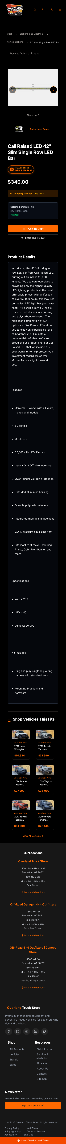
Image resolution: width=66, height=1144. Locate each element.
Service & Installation (41, 1056)
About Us (42, 1068)
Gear (9, 33)
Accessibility (10, 1134)
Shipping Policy (12, 1131)
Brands (14, 1059)
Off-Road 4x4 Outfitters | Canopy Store (33, 950)
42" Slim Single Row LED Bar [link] (44, 42)
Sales (13, 1064)
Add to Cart (36, 228)
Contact (42, 1073)
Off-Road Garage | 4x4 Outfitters (33, 904)
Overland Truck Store (33, 861)
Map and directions (34, 892)
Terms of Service (36, 1131)
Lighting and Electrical (31, 33)
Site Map (28, 1134)
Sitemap (42, 1078)
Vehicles (15, 1054)
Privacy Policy (11, 1128)
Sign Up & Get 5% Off (33, 1105)
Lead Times (32, 1128)
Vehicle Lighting (15, 41)
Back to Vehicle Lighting (25, 53)
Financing (42, 1063)
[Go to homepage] (14, 10)
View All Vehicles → (33, 836)
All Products (17, 1049)
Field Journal (44, 1049)
